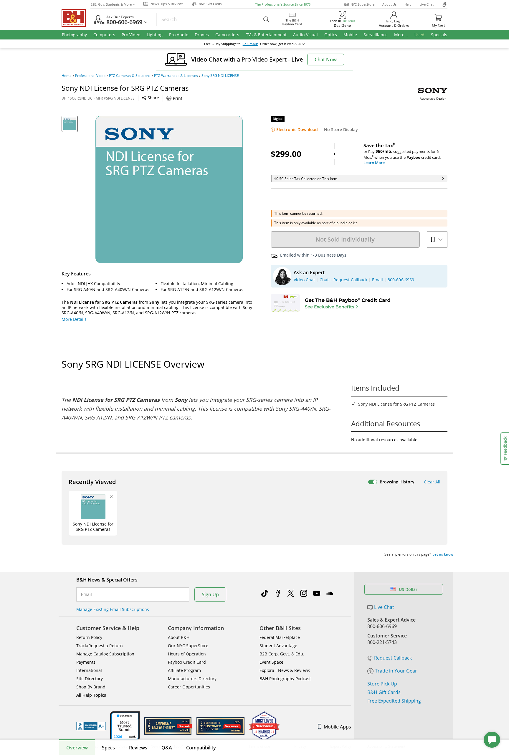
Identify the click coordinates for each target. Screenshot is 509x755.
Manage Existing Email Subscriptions (112, 609)
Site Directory (89, 678)
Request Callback (393, 658)
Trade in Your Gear (396, 671)
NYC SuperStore (362, 4)
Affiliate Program (184, 670)
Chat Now (326, 59)
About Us (389, 4)
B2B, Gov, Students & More (111, 4)
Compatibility (201, 747)
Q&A (166, 747)
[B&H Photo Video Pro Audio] (76, 18)
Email (86, 594)
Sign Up (210, 594)
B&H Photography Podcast (285, 678)
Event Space (271, 662)
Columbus (250, 44)
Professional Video (90, 75)
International (89, 670)
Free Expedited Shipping (394, 701)
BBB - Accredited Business (91, 726)
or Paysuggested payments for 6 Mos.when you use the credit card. (402, 154)
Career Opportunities (189, 687)
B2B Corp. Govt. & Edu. (282, 654)
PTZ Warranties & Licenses (176, 75)
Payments (85, 662)
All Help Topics (91, 695)
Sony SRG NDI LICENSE (220, 75)
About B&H (178, 637)
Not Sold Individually (345, 239)
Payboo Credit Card (187, 662)
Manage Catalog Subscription (105, 654)
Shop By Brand (90, 687)
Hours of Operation (187, 654)
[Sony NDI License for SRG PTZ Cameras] (169, 189)
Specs (108, 747)
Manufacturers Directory (192, 678)
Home (67, 75)
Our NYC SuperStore (188, 645)
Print (177, 98)
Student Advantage (278, 645)
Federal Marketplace (280, 637)
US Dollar (408, 589)
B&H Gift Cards (384, 692)
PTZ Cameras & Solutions (130, 75)
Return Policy (89, 637)
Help (408, 4)
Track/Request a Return (99, 645)
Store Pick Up (382, 683)
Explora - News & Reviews (285, 670)
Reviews (138, 747)
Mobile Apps (337, 726)
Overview (77, 747)
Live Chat (426, 4)
